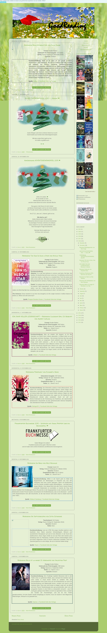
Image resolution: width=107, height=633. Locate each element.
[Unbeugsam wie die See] (89, 188)
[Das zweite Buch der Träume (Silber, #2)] (80, 161)
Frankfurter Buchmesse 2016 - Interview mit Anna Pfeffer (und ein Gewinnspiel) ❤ (42, 424)
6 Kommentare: (30, 89)
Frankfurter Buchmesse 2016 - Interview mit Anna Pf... (86, 273)
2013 (79, 317)
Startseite (42, 616)
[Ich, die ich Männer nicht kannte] (80, 121)
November (82, 245)
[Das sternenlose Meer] (89, 81)
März (81, 305)
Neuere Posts (16, 616)
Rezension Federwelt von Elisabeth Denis (42, 372)
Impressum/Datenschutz (86, 49)
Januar (81, 310)
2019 (79, 234)
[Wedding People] (80, 188)
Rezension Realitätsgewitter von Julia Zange (42, 45)
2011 (79, 322)
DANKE (86, 47)
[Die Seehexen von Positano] (80, 68)
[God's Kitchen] (80, 174)
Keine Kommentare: (31, 247)
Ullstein (35, 355)
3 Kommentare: (30, 152)
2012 (79, 320)
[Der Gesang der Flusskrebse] (80, 94)
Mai (81, 300)
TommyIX (52, 628)
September (82, 291)
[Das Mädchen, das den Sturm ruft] (80, 80)
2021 (79, 229)
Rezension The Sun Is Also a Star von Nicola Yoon (42, 256)
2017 (79, 238)
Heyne (37, 545)
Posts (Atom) (21, 619)
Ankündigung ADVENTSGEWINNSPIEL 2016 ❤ (42, 160)
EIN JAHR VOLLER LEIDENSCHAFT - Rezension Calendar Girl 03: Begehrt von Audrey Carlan (42, 317)
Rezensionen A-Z (86, 45)
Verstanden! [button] (3, 2)
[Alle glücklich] (89, 121)
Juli (81, 296)
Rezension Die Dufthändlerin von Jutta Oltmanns (42, 516)
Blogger (63, 628)
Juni (81, 298)
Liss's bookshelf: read (83, 53)
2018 (79, 236)
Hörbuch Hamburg (35, 499)
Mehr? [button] (44, 0)
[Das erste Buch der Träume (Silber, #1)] (89, 174)
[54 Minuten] (80, 108)
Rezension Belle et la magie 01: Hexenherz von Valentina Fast (42, 560)
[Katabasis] (80, 134)
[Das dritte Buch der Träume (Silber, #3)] (89, 147)
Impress (35, 602)
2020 (79, 231)
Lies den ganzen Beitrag (41, 87)
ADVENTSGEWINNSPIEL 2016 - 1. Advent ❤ (42, 98)
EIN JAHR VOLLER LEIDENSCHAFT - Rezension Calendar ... (85, 265)
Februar (82, 307)
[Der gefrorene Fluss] (89, 68)
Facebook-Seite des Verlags (47, 81)
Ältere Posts (68, 616)
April (81, 303)
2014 (79, 315)
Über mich (85, 43)
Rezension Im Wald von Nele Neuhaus (42, 463)
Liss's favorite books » (90, 191)
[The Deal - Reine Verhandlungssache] (89, 95)
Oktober (82, 289)
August (81, 293)
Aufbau (35, 81)
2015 (79, 313)
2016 (79, 241)
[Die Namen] (89, 108)
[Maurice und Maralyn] (89, 135)
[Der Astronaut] (80, 147)
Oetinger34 (35, 406)
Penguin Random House (35, 299)
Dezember (82, 243)
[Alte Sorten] (89, 162)
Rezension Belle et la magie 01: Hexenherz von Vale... (86, 285)
